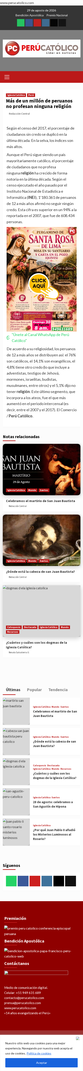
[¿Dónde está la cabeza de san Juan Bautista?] (41, 540)
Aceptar (41, 1062)
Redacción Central (19, 113)
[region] (41, 1053)
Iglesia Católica (16, 95)
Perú (31, 95)
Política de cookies (39, 1053)
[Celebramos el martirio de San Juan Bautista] (41, 469)
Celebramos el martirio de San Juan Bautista (40, 501)
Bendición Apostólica (30, 15)
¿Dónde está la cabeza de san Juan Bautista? (40, 571)
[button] (7, 76)
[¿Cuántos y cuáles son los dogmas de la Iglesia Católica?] (41, 611)
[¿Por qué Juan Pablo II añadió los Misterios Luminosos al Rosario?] (16, 832)
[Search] (75, 76)
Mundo (32, 490)
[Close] (78, 1038)
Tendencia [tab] (57, 689)
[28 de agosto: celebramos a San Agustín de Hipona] (16, 801)
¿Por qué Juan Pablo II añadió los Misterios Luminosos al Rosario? (54, 834)
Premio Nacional (57, 15)
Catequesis (13, 627)
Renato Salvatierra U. (19, 652)
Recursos (12, 631)
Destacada (30, 627)
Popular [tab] (34, 689)
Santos (44, 490)
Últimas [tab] (12, 689)
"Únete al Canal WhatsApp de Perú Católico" (40, 337)
